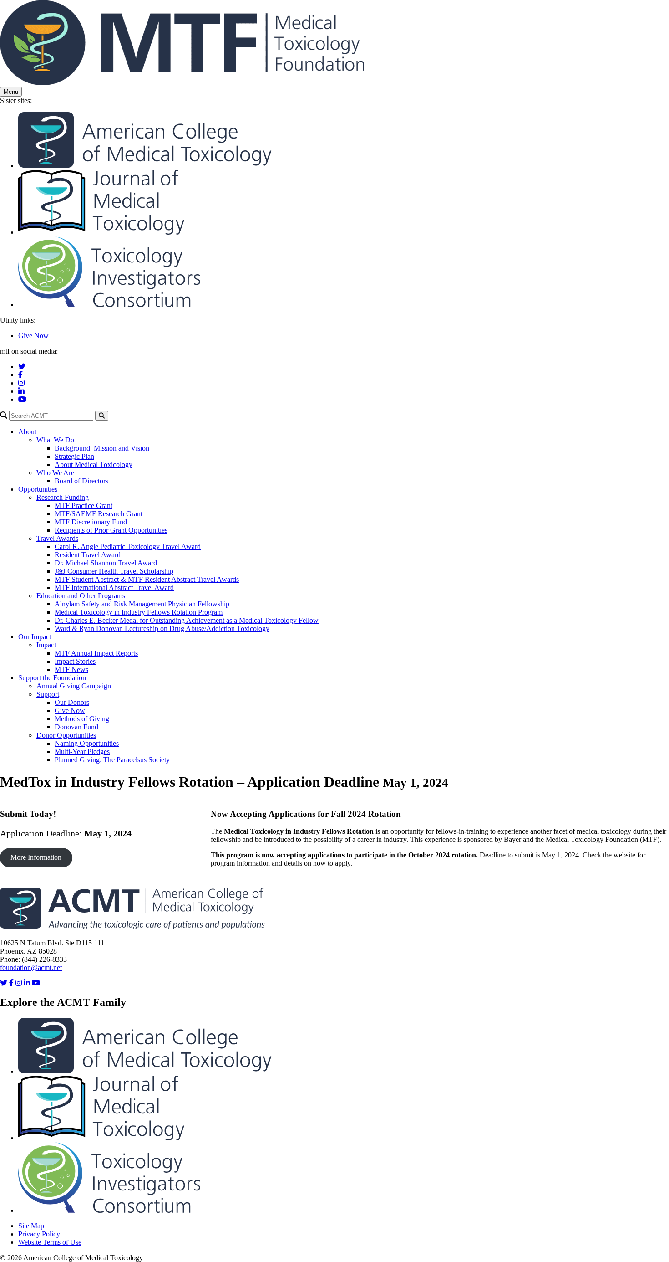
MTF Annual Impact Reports (96, 653)
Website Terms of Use (49, 1242)
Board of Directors (81, 481)
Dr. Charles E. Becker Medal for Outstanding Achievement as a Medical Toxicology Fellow (187, 620)
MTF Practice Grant (83, 505)
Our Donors (72, 702)
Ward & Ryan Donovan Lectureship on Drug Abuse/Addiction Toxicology (162, 628)
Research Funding (62, 497)
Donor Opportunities (66, 735)
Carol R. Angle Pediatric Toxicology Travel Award (128, 546)
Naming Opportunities (87, 743)
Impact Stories (75, 661)
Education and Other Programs (80, 596)
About (27, 432)
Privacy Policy (39, 1234)
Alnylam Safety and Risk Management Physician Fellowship (142, 604)
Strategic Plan (74, 456)
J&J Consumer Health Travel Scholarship (114, 571)
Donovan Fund (76, 727)
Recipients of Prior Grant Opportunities (111, 530)
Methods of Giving (82, 719)
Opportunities (37, 489)
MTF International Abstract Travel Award (114, 587)
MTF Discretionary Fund (91, 522)
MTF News (71, 669)
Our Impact (34, 637)
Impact (46, 645)
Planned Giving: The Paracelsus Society (112, 760)
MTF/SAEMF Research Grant (98, 514)
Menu (11, 91)
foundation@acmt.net (31, 967)
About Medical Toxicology (93, 464)
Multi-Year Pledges (82, 751)
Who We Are (55, 473)
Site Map (31, 1226)
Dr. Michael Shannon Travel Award (106, 563)
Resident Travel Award (88, 555)
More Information (35, 857)
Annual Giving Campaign (73, 686)
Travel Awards (57, 538)
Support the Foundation (52, 678)
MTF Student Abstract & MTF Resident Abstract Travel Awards (147, 579)
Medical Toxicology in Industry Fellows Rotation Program (139, 612)
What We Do (55, 440)
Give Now (33, 335)
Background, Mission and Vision (102, 448)
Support (47, 694)
